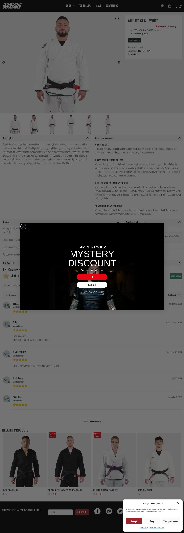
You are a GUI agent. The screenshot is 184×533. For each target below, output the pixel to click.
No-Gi (92, 284)
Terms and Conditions (157, 528)
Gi (92, 277)
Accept (134, 521)
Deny (152, 521)
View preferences (170, 521)
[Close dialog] (23, 226)
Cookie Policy (144, 528)
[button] (178, 503)
